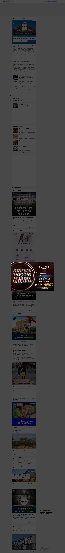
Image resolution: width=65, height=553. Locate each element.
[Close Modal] (52, 263)
